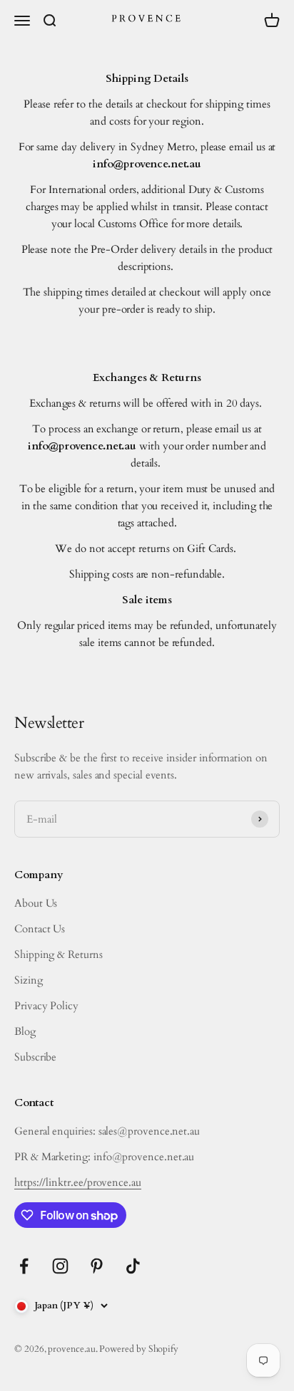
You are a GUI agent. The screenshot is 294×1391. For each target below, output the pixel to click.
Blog (25, 1031)
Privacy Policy (46, 1006)
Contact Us (39, 929)
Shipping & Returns (58, 954)
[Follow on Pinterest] (96, 1266)
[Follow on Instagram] (60, 1266)
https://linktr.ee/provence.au (77, 1182)
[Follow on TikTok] (133, 1266)
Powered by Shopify (138, 1349)
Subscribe (35, 1057)
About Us (35, 903)
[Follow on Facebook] (24, 1266)
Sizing (28, 980)
